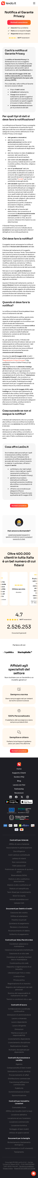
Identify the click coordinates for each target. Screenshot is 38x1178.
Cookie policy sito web (19, 963)
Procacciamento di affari (19, 1075)
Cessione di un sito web (19, 954)
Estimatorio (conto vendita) (19, 1071)
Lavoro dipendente (19, 1022)
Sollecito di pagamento (19, 934)
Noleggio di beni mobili (19, 1129)
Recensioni (19, 793)
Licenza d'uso (19, 976)
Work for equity (19, 896)
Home (19, 769)
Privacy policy (19, 980)
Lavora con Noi (19, 785)
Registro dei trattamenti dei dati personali (19, 988)
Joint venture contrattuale (19, 855)
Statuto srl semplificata (19, 889)
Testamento (19, 1152)
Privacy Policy (8, 1168)
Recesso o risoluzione (19, 927)
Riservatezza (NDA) (19, 875)
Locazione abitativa (19, 1115)
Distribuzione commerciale (19, 1079)
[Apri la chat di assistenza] (33, 1173)
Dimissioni (19, 1029)
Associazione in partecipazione (19, 848)
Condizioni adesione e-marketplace (19, 945)
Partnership (19, 789)
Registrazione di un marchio (19, 984)
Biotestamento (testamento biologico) (19, 1143)
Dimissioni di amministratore (19, 1015)
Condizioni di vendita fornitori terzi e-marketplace (19, 958)
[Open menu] (34, 3)
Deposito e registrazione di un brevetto (19, 968)
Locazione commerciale (19, 1122)
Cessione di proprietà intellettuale (19, 950)
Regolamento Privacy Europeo (14, 360)
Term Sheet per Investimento (19, 892)
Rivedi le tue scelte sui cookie (24, 1168)
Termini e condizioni (26, 1166)
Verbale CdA (19, 903)
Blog (19, 781)
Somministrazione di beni (19, 1092)
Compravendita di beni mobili (19, 1068)
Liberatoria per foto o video (19, 973)
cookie (20, 179)
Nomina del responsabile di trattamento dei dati (19, 994)
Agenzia (19, 1064)
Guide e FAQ (19, 777)
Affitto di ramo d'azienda (19, 844)
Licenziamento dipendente (19, 1039)
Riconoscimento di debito (19, 931)
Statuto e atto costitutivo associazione (19, 880)
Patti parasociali (19, 866)
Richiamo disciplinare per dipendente (19, 1051)
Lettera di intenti (19, 859)
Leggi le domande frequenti (18, 535)
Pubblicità (19, 1088)
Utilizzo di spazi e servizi (19, 1133)
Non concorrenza (19, 862)
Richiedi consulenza (19, 22)
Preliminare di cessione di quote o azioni (19, 870)
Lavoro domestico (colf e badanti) (19, 1148)
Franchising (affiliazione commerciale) (19, 1083)
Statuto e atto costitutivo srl (19, 885)
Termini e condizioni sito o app (19, 999)
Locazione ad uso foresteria (19, 1118)
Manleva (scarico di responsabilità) (19, 1034)
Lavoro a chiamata (19, 1018)
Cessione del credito (19, 913)
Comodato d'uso (19, 1107)
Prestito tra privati (19, 920)
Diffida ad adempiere (19, 916)
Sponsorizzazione (19, 1095)
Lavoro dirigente (19, 1026)
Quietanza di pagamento (19, 923)
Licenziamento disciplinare (19, 1043)
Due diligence (19, 851)
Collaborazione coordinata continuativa (19, 1010)
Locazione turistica (19, 1125)
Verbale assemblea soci (19, 899)
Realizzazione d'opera (19, 1046)
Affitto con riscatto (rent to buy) (19, 1111)
